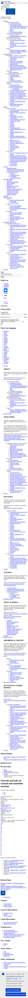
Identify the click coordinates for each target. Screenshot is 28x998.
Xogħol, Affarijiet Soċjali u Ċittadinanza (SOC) (16, 235)
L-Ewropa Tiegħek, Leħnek (17, 91)
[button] (3, 893)
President (6, 196)
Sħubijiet (12, 103)
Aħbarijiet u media (8, 179)
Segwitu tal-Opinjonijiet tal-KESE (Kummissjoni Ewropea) (18, 69)
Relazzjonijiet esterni (15, 128)
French (5, 343)
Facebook (6, 286)
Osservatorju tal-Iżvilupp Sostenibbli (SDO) (16, 248)
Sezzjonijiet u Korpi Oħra (10, 222)
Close (17, 320)
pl (1, 848)
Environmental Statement (10, 923)
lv (1, 844)
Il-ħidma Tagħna (8, 771)
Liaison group (7, 964)
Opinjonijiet (13, 59)
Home (5, 770)
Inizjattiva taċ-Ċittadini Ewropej (18, 93)
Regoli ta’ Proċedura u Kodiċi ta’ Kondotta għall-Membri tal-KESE (18, 50)
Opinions (6, 774)
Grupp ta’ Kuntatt (14, 255)
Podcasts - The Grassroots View (15, 189)
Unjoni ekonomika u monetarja (17, 119)
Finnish (5, 342)
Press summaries (11, 183)
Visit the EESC (7, 905)
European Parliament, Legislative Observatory (12, 886)
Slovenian (6, 361)
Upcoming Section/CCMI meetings (15, 171)
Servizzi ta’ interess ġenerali (17, 143)
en (1, 831)
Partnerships (7, 956)
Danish (5, 334)
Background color (5, 317)
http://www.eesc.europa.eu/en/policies (13, 508)
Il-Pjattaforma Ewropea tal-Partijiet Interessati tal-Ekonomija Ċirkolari (18, 157)
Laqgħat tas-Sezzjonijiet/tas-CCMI (15, 169)
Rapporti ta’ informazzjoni (16, 61)
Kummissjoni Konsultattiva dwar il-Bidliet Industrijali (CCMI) (18, 242)
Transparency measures (9, 930)
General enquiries (8, 906)
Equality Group (14, 262)
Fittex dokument (14, 72)
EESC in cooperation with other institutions (14, 962)
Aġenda (6, 166)
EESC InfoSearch (8, 916)
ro (1, 851)
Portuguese (6, 357)
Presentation (16, 89)
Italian (5, 349)
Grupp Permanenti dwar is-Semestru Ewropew (16, 257)
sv (1, 855)
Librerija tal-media (11, 194)
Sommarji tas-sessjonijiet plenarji (18, 66)
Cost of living (13, 164)
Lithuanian (6, 350)
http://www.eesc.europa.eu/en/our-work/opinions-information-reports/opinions (14, 436)
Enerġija (12, 123)
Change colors (4, 312)
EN (4, 792)
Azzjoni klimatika (14, 111)
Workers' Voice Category (16, 212)
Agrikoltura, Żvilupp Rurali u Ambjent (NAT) (17, 238)
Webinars (12, 173)
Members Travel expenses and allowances (14, 934)
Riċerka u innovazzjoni (15, 141)
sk (1, 852)
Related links (7, 897)
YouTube (6, 303)
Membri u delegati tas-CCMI (17, 200)
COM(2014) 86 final (6, 805)
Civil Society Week (14, 85)
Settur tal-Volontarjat (15, 216)
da (1, 827)
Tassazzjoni (13, 148)
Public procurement (8, 954)
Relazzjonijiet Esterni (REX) (17, 240)
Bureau (12, 30)
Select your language (6, 321)
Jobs (5, 951)
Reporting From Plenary (13, 186)
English (5, 338)
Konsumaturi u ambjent (15, 214)
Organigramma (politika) (16, 32)
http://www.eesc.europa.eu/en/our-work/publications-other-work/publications (14, 438)
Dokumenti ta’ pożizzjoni (16, 62)
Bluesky (6, 293)
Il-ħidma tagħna (7, 54)
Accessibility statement (9, 937)
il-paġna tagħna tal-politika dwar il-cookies (15, 976)
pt (1, 849)
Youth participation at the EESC (18, 161)
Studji (11, 78)
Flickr (5, 298)
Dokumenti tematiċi (15, 76)
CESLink (6, 965)
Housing (12, 135)
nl (1, 846)
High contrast (4, 305)
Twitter (6, 287)
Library (5, 914)
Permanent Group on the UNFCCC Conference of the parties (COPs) (17, 267)
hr (1, 838)
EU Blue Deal (13, 162)
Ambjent (12, 126)
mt (1, 845)
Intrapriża (12, 125)
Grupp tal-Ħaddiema (15, 207)
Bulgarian (6, 331)
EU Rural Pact (13, 165)
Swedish (6, 363)
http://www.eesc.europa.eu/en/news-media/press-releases (13, 617)
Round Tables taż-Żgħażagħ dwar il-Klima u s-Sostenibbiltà (18, 96)
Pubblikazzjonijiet (14, 75)
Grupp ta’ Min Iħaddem (16, 205)
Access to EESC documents (11, 931)
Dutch (5, 355)
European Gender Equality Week (18, 160)
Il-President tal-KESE (15, 23)
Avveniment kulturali (15, 178)
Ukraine (6, 269)
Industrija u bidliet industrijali (17, 136)
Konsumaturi (13, 115)
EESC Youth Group (15, 264)
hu (1, 839)
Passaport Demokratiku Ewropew (18, 90)
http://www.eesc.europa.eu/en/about (12, 379)
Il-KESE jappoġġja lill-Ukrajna (17, 101)
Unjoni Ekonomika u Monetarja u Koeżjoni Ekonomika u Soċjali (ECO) (18, 226)
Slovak (5, 360)
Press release (4, 890)
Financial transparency (9, 933)
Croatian (6, 346)
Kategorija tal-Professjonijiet (17, 218)
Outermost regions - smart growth (18, 870)
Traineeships (7, 953)
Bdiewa (12, 215)
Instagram (6, 285)
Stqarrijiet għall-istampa (12, 182)
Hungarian (6, 348)
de (1, 828)
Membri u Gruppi (8, 197)
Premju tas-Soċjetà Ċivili (16, 87)
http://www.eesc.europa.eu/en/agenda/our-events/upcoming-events (14, 584)
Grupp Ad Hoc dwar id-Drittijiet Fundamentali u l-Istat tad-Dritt (18, 260)
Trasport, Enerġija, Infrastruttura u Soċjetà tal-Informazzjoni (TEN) (18, 232)
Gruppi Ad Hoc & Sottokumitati (18, 254)
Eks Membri (13, 201)
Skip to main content (6, 1)
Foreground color (5, 314)
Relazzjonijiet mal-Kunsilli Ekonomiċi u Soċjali (16, 105)
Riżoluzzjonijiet (14, 64)
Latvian (5, 352)
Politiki (5, 107)
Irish (5, 345)
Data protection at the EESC (11, 922)
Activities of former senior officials (12, 936)
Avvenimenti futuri (14, 175)
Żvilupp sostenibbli (14, 147)
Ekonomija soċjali (14, 219)
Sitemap (6, 943)
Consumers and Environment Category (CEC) (15, 759)
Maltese (6, 353)
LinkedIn (6, 283)
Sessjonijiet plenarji (11, 168)
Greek (5, 336)
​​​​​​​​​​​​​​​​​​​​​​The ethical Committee (15, 53)
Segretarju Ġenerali (14, 34)
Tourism (3, 819)
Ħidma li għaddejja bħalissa (16, 65)
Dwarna (6, 21)
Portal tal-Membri (14, 203)
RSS (5, 945)
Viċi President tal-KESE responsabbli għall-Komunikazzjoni (18, 25)
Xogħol (12, 122)
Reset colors (12, 320)
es (1, 832)
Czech (5, 332)
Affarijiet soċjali (14, 146)
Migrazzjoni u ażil (14, 140)
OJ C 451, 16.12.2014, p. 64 (8, 807)
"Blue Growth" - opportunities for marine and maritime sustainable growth (15, 866)
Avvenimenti (13, 176)
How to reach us (8, 903)
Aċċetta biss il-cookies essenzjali (16, 994)
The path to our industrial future (18, 94)
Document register (8, 913)
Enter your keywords (6, 273)
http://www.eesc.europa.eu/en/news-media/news (15, 613)
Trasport (12, 150)
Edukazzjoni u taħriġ (15, 121)
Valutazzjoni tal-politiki (15, 80)
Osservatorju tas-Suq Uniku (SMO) (18, 246)
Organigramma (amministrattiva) (18, 36)
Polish (5, 356)
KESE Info (9, 185)
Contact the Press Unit (12, 191)
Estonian (6, 341)
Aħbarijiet (9, 180)
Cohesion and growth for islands (18, 872)
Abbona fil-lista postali (12, 193)
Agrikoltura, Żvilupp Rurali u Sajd (18, 110)
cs (1, 826)
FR (4, 794)
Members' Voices (11, 187)
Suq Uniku (12, 144)
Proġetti (12, 79)
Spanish (6, 339)
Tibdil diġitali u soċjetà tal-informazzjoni (16, 117)
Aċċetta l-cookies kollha (13, 990)
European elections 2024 (16, 86)
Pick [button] (25, 314)
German (6, 335)
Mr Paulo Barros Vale (6, 810)
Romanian (6, 359)
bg (1, 824)
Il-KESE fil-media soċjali (13, 190)
